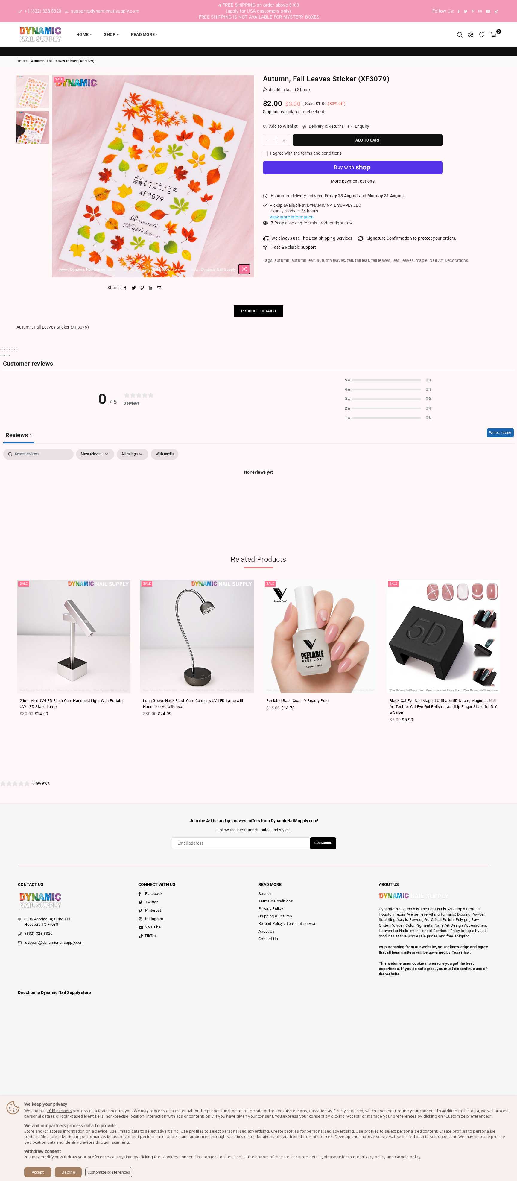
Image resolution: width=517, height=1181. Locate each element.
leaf (395, 260)
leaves (408, 260)
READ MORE (143, 34)
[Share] (7, 349)
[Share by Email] (159, 288)
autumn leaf (303, 260)
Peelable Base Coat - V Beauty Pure (297, 700)
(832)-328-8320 (38, 933)
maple (421, 260)
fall (350, 260)
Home (82, 34)
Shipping (271, 111)
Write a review (500, 433)
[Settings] (470, 34)
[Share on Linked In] (150, 288)
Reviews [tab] (18, 435)
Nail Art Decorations (448, 260)
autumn (282, 260)
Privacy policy (373, 1156)
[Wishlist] (481, 34)
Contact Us (268, 939)
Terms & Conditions (275, 901)
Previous (57, 176)
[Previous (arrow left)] (2, 355)
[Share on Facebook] (125, 288)
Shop (109, 34)
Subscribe (323, 843)
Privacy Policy (270, 908)
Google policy (408, 1156)
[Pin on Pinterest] (142, 288)
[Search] (459, 34)
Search (264, 893)
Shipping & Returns (275, 916)
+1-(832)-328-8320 (42, 11)
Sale (59, 79)
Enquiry (361, 126)
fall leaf (362, 260)
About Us (266, 931)
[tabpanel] (258, 492)
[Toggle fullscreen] (12, 349)
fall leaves (380, 260)
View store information (292, 217)
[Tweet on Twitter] (134, 288)
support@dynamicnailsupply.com (104, 11)
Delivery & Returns (326, 126)
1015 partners (59, 1110)
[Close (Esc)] (2, 349)
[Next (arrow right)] (7, 355)
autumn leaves (331, 260)
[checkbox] (164, 454)
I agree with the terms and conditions (305, 153)
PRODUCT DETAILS (258, 311)
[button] (388, 380)
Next (249, 176)
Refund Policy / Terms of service (287, 923)
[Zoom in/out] (16, 349)
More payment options (353, 181)
